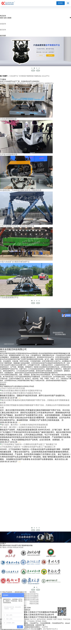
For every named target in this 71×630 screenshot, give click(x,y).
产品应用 (9, 592)
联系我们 (60, 3)
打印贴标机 (31, 621)
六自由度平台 (13, 76)
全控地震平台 (34, 598)
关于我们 (3, 592)
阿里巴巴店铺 (34, 603)
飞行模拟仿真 (25, 596)
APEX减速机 (25, 619)
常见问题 (22, 388)
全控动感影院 (34, 596)
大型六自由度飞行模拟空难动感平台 (15, 262)
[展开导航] (68, 3)
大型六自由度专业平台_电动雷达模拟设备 (17, 226)
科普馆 (21, 547)
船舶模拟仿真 (25, 598)
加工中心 (33, 619)
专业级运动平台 (11, 83)
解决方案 (24, 592)
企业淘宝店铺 (34, 600)
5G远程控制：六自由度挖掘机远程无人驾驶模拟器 (20, 190)
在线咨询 (3, 24)
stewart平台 (45, 76)
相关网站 (33, 592)
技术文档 (15, 388)
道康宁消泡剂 (57, 619)
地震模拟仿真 (25, 600)
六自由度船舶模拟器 (8, 119)
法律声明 (45, 627)
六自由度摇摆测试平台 (9, 297)
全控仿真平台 (34, 594)
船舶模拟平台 (40, 83)
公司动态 (3, 388)
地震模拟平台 (49, 83)
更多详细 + (3, 382)
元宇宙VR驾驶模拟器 (8, 154)
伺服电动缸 (38, 76)
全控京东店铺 (34, 601)
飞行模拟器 (22, 76)
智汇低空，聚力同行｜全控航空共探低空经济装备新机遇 (23, 427)
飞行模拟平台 (30, 83)
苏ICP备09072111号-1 (50, 629)
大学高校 (9, 547)
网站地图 (34, 629)
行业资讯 (9, 388)
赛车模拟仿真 (25, 594)
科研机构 (15, 547)
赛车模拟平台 (21, 83)
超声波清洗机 (41, 619)
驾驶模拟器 (30, 76)
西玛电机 (39, 621)
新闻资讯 (18, 592)
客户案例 (3, 547)
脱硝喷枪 (50, 619)
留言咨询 (3, 29)
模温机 (44, 621)
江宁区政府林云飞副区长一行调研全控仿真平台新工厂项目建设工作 (27, 447)
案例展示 (3, 83)
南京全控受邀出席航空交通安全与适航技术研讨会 (20, 393)
